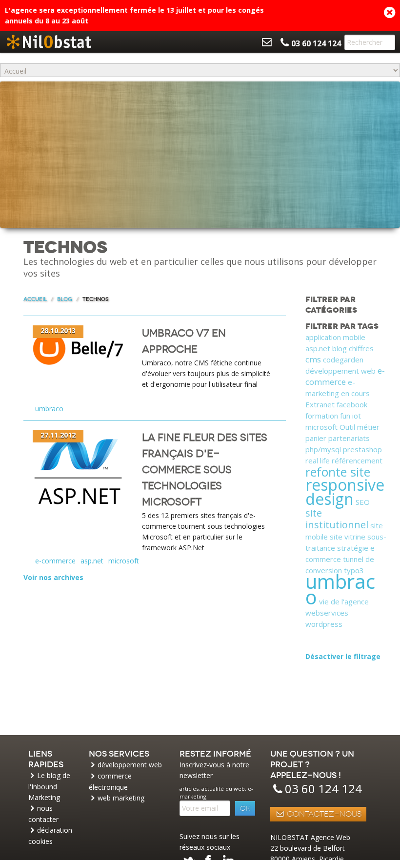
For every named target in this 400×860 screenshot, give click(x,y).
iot (356, 415)
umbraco (49, 408)
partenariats (349, 438)
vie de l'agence (344, 601)
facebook (352, 404)
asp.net (91, 560)
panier (315, 438)
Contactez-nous (323, 814)
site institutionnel (336, 518)
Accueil (35, 299)
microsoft (123, 560)
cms (313, 359)
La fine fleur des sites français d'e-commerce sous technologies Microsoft (204, 470)
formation (321, 415)
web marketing (121, 797)
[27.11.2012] (79, 475)
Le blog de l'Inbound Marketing (49, 786)
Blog (64, 299)
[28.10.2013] (79, 347)
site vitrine (347, 536)
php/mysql (323, 449)
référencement (357, 460)
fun (345, 415)
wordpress (323, 624)
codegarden (343, 359)
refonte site (337, 471)
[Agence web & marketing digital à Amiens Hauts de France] (49, 42)
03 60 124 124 (323, 788)
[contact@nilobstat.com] (267, 42)
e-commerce (55, 560)
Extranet (320, 404)
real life (317, 460)
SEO (363, 502)
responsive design (344, 491)
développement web (340, 371)
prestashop (362, 449)
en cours (355, 393)
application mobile (335, 337)
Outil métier (360, 427)
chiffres (361, 348)
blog (339, 348)
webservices (326, 613)
